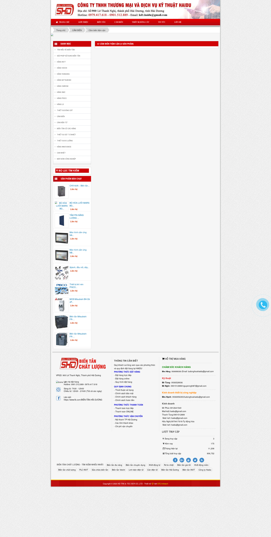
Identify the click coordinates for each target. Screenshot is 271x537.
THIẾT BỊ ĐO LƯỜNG (65, 141)
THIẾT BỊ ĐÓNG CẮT (65, 110)
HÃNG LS (60, 104)
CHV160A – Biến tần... (80, 185)
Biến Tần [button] (101, 22)
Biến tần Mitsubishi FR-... (78, 318)
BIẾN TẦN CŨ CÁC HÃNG (66, 129)
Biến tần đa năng (114, 465)
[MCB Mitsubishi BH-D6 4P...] (62, 304)
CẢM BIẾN (61, 116)
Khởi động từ (154, 465)
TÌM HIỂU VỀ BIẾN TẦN (66, 50)
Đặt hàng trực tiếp (123, 375)
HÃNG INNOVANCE (64, 147)
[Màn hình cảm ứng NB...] (62, 255)
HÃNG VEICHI (62, 68)
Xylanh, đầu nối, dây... (79, 267)
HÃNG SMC (61, 92)
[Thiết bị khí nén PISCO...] (62, 288)
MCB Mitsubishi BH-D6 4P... (80, 300)
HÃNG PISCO (62, 98)
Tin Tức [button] (161, 22)
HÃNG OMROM (62, 86)
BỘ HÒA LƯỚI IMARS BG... (79, 204)
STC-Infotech (162, 483)
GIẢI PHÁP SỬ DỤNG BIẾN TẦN (68, 56)
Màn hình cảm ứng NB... (78, 251)
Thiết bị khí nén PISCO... (76, 286)
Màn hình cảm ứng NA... (78, 233)
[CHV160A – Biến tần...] (62, 190)
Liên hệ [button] (177, 22)
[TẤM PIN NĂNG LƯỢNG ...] (62, 220)
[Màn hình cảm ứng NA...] (62, 237)
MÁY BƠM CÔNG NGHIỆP (66, 159)
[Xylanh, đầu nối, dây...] (62, 272)
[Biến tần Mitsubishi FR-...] (62, 321)
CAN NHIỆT (61, 153)
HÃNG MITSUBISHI (64, 80)
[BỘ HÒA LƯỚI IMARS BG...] (62, 205)
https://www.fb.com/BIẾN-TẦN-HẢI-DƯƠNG (83, 399)
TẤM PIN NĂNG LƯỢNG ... (77, 216)
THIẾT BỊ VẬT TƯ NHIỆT (66, 135)
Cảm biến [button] (118, 22)
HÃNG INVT (61, 62)
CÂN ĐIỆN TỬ (62, 123)
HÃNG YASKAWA (63, 74)
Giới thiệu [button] (83, 22)
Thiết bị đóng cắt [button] (140, 22)
